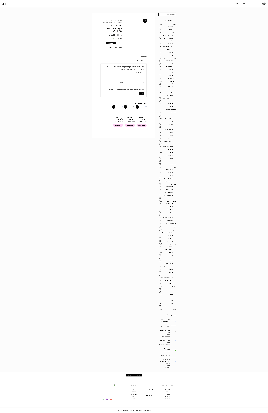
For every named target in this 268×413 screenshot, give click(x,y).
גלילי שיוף (170, 292)
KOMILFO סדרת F (168, 38)
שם (143, 82)
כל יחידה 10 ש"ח (168, 129)
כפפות (171, 255)
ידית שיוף (170, 235)
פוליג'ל (171, 72)
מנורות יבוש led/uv (171, 223)
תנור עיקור (170, 198)
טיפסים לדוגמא (169, 249)
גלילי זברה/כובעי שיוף (167, 232)
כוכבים (171, 124)
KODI (244, 3)
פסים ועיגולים (169, 155)
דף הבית (254, 3)
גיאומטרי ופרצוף (169, 118)
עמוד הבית (119, 20)
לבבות (171, 132)
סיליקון (171, 297)
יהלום (171, 294)
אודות (226, 3)
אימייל (121, 82)
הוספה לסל (111, 43)
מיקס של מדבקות (168, 141)
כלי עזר (171, 252)
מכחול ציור (170, 175)
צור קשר (221, 3)
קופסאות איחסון (169, 280)
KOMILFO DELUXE (168, 35)
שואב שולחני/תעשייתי (167, 195)
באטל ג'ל (170, 43)
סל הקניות (167, 396)
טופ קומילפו (170, 52)
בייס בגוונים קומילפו (168, 46)
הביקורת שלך (139, 72)
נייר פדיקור (170, 238)
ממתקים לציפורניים (171, 201)
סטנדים (171, 269)
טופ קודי (171, 29)
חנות (231, 3)
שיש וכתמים (170, 161)
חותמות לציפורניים (171, 109)
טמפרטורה (170, 95)
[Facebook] (115, 399)
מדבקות (174, 116)
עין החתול (170, 106)
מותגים (171, 135)
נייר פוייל (171, 212)
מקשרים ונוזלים (172, 227)
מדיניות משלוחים (150, 395)
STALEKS (173, 55)
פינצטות (171, 272)
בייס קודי (170, 26)
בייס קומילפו (170, 49)
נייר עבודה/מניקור (168, 266)
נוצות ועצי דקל (169, 144)
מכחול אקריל (169, 169)
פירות (171, 152)
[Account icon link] (3, 4)
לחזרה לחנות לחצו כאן (134, 375)
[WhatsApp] (103, 399)
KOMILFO (237, 3)
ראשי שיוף (173, 286)
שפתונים (171, 283)
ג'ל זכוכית (170, 84)
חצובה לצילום (169, 189)
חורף (172, 121)
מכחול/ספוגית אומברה (167, 178)
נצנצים (171, 101)
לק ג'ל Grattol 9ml (168, 98)
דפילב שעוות (134, 398)
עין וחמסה (170, 149)
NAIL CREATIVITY (168, 61)
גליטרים (171, 92)
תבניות (171, 75)
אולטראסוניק (169, 186)
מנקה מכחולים (169, 181)
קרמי (171, 303)
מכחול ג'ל (170, 172)
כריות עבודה (170, 258)
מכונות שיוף (173, 164)
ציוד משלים (173, 244)
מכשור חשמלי (172, 184)
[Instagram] (107, 399)
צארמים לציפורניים (168, 217)
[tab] (143, 56)
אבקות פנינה (169, 209)
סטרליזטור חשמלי (168, 192)
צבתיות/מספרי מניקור (167, 277)
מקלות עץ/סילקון (168, 263)
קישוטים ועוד (170, 220)
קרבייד (171, 300)
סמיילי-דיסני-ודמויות (167, 146)
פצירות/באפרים (169, 275)
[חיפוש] (158, 14)
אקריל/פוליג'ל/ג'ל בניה (170, 58)
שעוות (248, 3)
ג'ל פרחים (170, 86)
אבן (172, 289)
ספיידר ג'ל (170, 103)
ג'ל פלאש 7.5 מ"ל (171, 78)
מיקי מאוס (170, 138)
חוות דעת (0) (143, 56)
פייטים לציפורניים (168, 215)
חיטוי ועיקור (173, 113)
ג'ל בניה (171, 64)
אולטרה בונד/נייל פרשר (166, 41)
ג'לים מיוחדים (172, 81)
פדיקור (174, 230)
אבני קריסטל (169, 203)
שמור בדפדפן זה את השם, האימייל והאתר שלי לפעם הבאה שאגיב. (125, 89)
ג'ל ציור (171, 89)
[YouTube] (111, 399)
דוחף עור (170, 246)
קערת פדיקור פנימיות (167, 241)
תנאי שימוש (151, 393)
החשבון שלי (167, 394)
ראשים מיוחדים (169, 306)
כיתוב (171, 127)
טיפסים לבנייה (169, 66)
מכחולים (171, 69)
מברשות (171, 260)
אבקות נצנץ (169, 206)
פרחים (171, 158)
